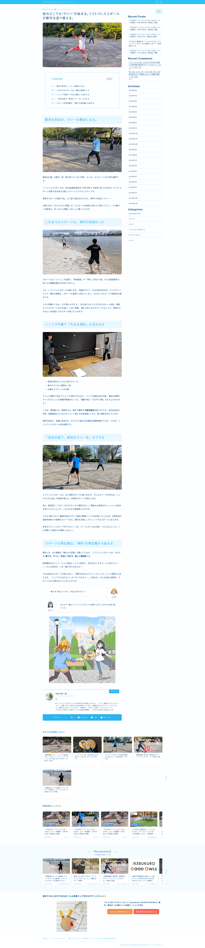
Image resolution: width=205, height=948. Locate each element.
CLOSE (109, 78)
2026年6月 (133, 101)
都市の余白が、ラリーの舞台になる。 (71, 86)
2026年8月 (133, 90)
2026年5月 (133, 106)
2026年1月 (133, 128)
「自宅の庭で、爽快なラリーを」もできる (73, 99)
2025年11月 (133, 139)
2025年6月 (133, 166)
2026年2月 (133, 122)
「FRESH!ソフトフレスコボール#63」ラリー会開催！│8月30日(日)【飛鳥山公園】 (145, 21)
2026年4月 (133, 112)
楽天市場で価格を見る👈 (146, 912)
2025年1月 (133, 193)
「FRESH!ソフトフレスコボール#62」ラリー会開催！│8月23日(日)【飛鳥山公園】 (145, 28)
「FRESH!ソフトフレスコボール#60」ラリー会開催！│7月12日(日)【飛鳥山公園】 (145, 52)
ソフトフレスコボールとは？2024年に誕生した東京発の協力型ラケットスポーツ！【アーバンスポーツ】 (145, 65)
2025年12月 (133, 133)
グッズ (131, 224)
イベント (132, 219)
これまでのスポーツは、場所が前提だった (73, 90)
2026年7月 (133, 96)
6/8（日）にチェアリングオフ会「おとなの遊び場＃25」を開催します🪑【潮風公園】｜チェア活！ (144, 74)
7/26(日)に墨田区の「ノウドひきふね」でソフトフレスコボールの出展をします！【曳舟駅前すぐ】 (145, 44)
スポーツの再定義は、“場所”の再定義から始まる (75, 103)
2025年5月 (133, 171)
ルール (131, 240)
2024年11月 (133, 203)
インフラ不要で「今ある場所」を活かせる (73, 95)
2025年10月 (133, 144)
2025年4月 (133, 176)
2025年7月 (133, 160)
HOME (45, 938)
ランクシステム (134, 235)
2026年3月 (133, 117)
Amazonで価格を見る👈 (120, 912)
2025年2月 (133, 187)
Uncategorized (134, 213)
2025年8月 (133, 155)
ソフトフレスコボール (63, 9)
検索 (158, 11)
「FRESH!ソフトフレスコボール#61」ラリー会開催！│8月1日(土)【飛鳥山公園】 (145, 35)
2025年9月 (133, 150)
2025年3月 (133, 182)
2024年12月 (133, 198)
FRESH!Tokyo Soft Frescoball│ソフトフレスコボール (59, 2)
